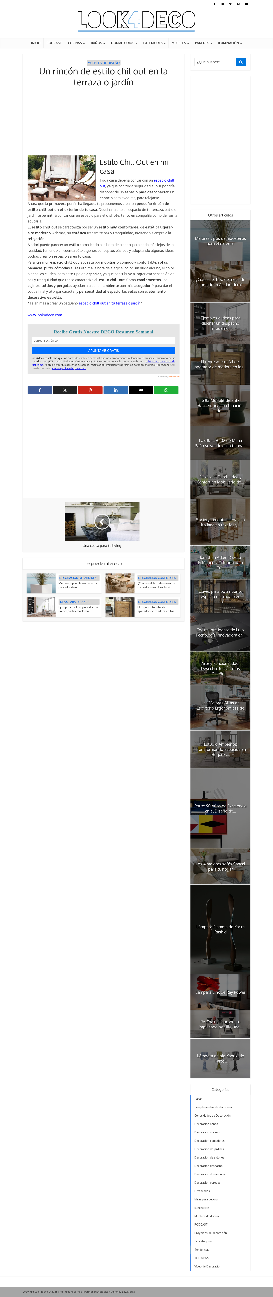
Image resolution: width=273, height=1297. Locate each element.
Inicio (36, 43)
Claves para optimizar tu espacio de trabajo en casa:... (220, 596)
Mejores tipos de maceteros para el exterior (78, 585)
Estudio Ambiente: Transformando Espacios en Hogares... (220, 749)
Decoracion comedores (157, 578)
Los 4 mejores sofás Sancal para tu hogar (220, 866)
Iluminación (228, 43)
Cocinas (75, 43)
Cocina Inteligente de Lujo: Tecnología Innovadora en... (220, 632)
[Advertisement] (103, 121)
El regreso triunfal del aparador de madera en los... (157, 609)
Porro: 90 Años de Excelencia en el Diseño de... (220, 808)
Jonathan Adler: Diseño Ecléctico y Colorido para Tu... (220, 562)
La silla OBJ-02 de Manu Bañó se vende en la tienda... (220, 443)
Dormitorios (122, 43)
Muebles (179, 43)
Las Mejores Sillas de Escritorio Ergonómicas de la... (220, 708)
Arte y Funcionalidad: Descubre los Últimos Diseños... (220, 668)
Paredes (202, 43)
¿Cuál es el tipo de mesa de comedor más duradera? (156, 585)
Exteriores (153, 43)
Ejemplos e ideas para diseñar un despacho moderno (79, 609)
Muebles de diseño (104, 63)
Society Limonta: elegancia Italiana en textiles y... (220, 522)
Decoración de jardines (78, 578)
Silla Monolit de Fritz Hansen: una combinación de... (220, 405)
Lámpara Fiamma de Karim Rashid (220, 929)
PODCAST (54, 43)
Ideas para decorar (74, 602)
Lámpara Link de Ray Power (220, 992)
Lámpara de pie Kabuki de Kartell (220, 1058)
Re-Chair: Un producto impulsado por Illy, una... (220, 1024)
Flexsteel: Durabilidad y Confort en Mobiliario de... (220, 479)
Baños (96, 43)
